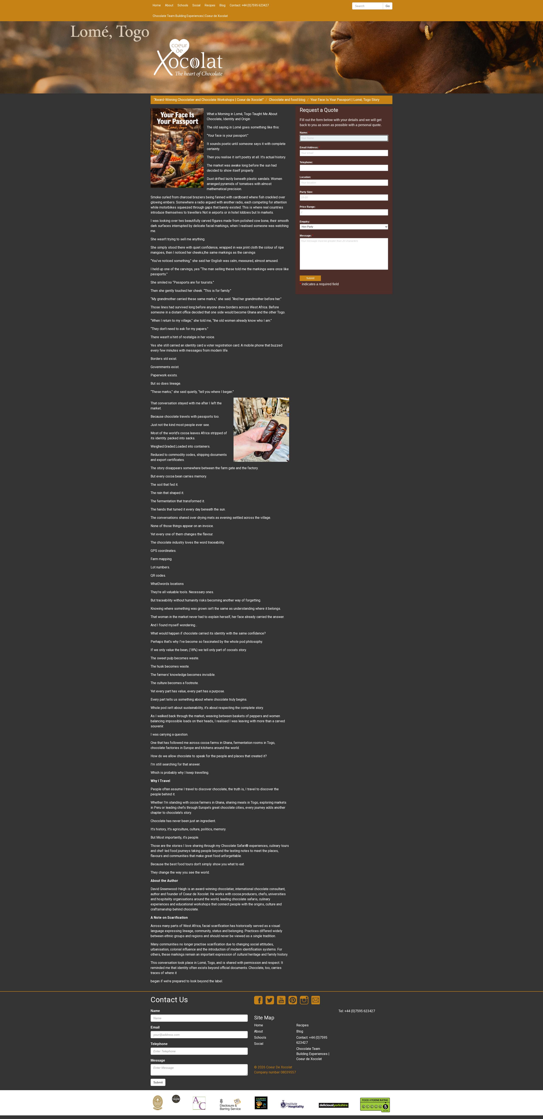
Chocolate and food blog (287, 100)
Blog (222, 5)
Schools (183, 5)
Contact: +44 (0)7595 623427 (249, 5)
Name (155, 1011)
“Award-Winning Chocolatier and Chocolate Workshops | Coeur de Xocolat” (209, 100)
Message (158, 1060)
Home (157, 5)
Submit (158, 1082)
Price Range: (307, 206)
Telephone (159, 1044)
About (169, 5)
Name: (304, 132)
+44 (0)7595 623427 (359, 1011)
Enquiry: (305, 221)
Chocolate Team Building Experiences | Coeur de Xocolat (190, 16)
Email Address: (310, 147)
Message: (306, 235)
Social (196, 5)
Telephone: (306, 162)
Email (155, 1027)
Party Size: (306, 192)
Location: (305, 177)
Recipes (210, 5)
